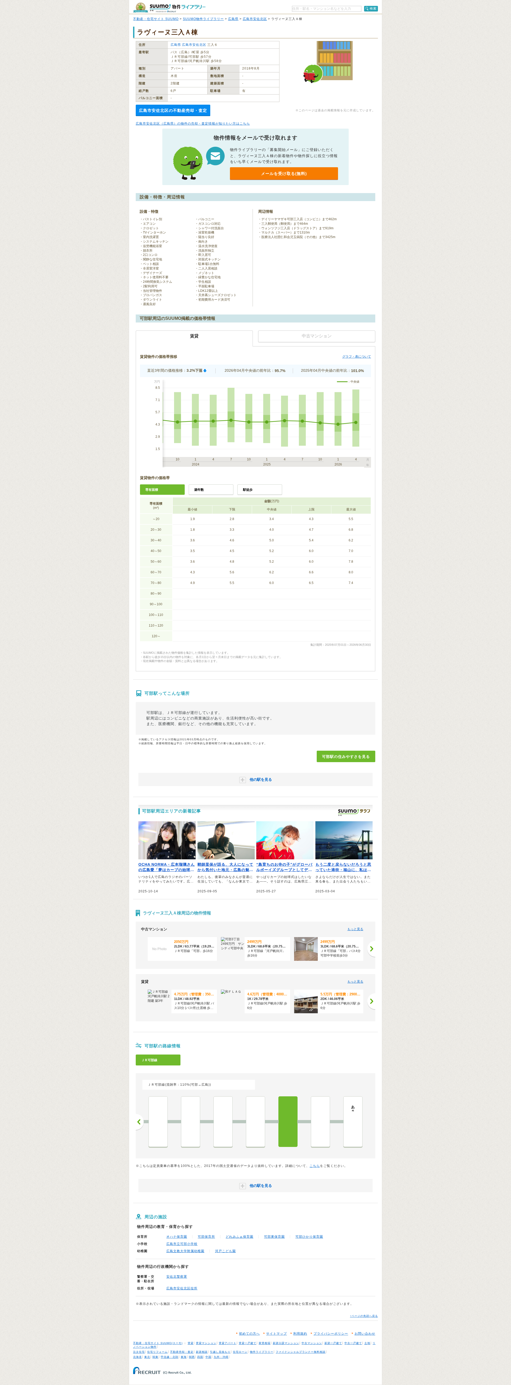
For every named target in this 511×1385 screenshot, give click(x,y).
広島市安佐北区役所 (181, 1288)
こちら (315, 1166)
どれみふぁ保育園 (239, 1237)
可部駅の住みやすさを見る (346, 756)
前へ (140, 1122)
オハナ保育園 (176, 1237)
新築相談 (202, 1351)
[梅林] (190, 1122)
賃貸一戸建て (247, 1343)
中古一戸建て (353, 1343)
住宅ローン (240, 1351)
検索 (373, 8)
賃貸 (190, 1343)
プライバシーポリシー (331, 1333)
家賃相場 (264, 1343)
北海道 (137, 1356)
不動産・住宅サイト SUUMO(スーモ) (158, 1343)
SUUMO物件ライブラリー (203, 19)
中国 (208, 1356)
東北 (147, 1356)
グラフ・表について (356, 356)
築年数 (199, 490)
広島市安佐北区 (255, 19)
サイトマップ (276, 1333)
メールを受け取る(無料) (284, 173)
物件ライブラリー (261, 1351)
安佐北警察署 (176, 1276)
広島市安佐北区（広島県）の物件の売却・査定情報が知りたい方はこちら (193, 123)
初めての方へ (249, 1333)
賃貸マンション (206, 1343)
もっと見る (355, 929)
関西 (192, 1356)
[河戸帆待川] (320, 1122)
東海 (184, 1356)
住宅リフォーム (157, 1351)
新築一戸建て (333, 1343)
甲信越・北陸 (169, 1356)
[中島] (255, 1122)
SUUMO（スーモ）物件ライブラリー (169, 8)
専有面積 (151, 490)
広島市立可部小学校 (181, 1244)
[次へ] (371, 949)
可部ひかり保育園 (309, 1237)
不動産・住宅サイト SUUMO (156, 19)
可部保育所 (206, 1237)
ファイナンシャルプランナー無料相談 (300, 1351)
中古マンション (312, 1343)
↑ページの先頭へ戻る (364, 1315)
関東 (155, 1356)
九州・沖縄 (221, 1356)
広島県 (233, 19)
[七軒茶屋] (158, 1122)
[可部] (288, 1122)
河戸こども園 (225, 1251)
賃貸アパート (227, 1343)
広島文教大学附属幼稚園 (185, 1251)
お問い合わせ (365, 1333)
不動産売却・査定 (181, 1351)
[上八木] (223, 1122)
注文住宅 (139, 1351)
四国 (200, 1356)
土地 (367, 1343)
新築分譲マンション (286, 1343)
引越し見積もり (220, 1351)
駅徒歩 (248, 490)
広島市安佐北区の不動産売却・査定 (173, 110)
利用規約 (300, 1333)
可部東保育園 (274, 1237)
